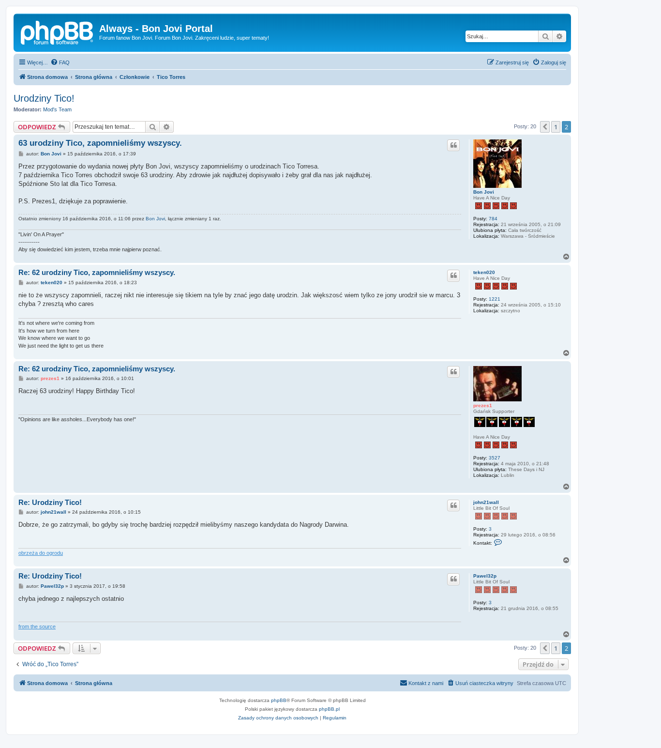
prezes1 (482, 405)
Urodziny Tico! (44, 98)
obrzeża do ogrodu (40, 553)
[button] (545, 127)
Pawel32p (484, 576)
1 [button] (555, 126)
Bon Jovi (483, 192)
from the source (37, 626)
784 (493, 218)
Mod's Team (57, 109)
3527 (494, 457)
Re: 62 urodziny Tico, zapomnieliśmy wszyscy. (96, 272)
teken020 (484, 272)
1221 (494, 299)
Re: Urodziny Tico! (50, 502)
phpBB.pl (329, 709)
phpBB (278, 700)
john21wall (486, 502)
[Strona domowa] (57, 31)
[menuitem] (60, 62)
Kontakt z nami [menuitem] (425, 683)
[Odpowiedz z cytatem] (453, 145)
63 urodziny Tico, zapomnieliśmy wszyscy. (100, 143)
